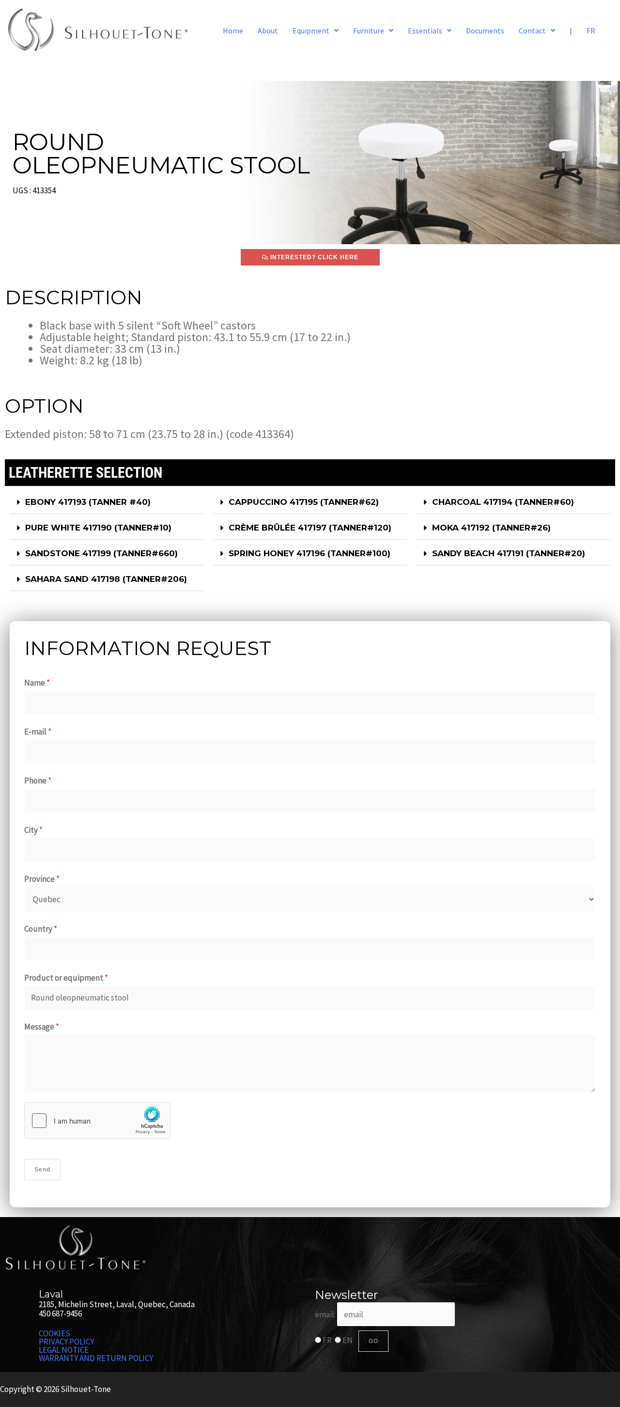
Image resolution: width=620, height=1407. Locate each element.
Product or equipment (66, 977)
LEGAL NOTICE (64, 1350)
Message (41, 1026)
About (268, 30)
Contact (532, 30)
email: (326, 1314)
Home (233, 30)
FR (591, 30)
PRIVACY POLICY (66, 1342)
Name (37, 682)
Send (42, 1169)
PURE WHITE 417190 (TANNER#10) (98, 527)
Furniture (368, 30)
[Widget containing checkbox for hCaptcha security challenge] (97, 1120)
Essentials (425, 30)
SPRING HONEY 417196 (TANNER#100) (309, 553)
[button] (315, 30)
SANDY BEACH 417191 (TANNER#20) (508, 553)
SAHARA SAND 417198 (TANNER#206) (106, 579)
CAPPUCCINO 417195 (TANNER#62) (304, 502)
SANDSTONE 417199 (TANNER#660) (101, 553)
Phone (37, 780)
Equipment (311, 30)
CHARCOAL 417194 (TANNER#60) (503, 502)
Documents (485, 30)
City (33, 830)
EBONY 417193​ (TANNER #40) (88, 502)
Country (40, 928)
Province (42, 879)
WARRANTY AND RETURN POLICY (96, 1358)
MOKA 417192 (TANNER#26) (491, 527)
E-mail (37, 731)
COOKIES (54, 1333)
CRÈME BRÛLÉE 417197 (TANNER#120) (310, 527)
